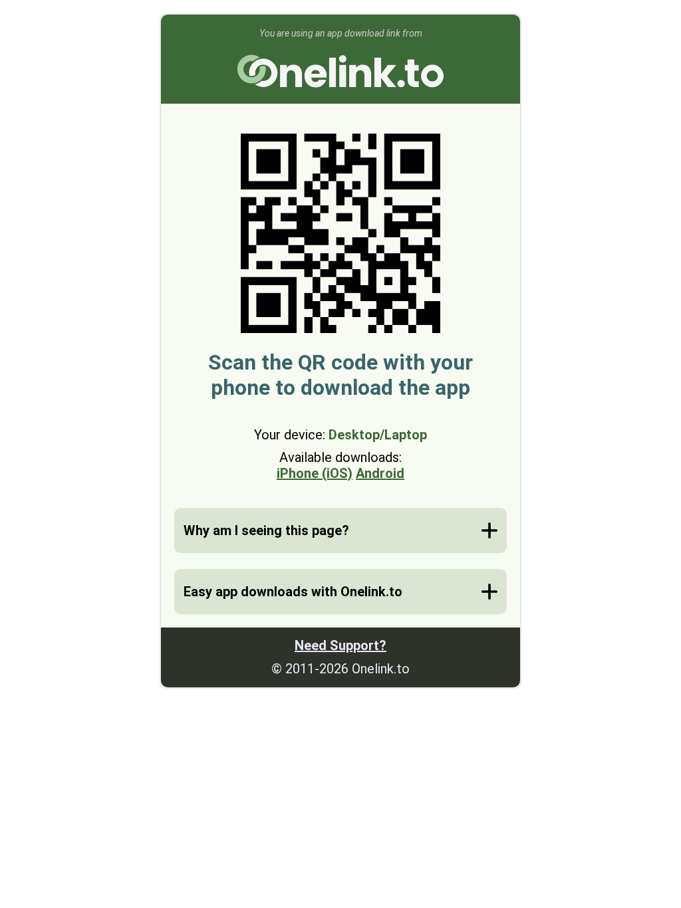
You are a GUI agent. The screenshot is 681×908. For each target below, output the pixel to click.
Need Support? (340, 645)
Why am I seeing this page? (266, 530)
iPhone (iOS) (314, 473)
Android (380, 473)
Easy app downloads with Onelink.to (293, 592)
